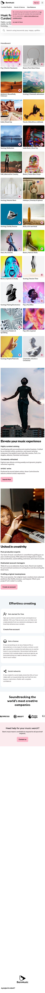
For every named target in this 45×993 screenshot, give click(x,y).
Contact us (22, 739)
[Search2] (4, 30)
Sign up (36, 2)
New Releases (31, 7)
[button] (22, 30)
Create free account (11, 629)
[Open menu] (42, 2)
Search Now (7, 479)
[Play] (19, 64)
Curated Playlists (6, 7)
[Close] (41, 12)
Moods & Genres (19, 7)
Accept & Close (18, 22)
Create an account (9, 587)
